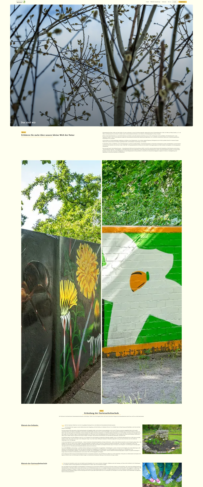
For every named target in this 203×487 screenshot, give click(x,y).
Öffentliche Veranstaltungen (155, 1)
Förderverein (164, 1)
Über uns (169, 1)
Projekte (147, 1)
